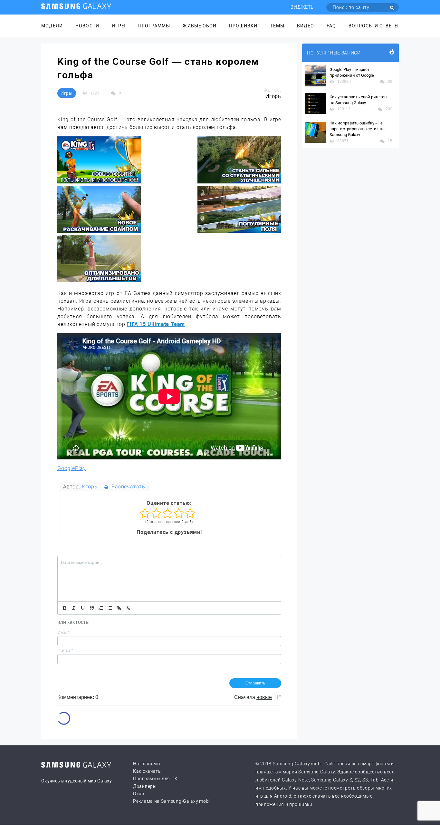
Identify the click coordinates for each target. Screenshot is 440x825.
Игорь (90, 487)
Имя (63, 632)
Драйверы (145, 786)
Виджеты (303, 7)
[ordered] (100, 608)
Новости (87, 25)
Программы (154, 25)
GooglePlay (71, 468)
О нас (139, 793)
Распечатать (127, 487)
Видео (305, 25)
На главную (146, 763)
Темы (277, 25)
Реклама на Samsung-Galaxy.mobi (171, 801)
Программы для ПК (155, 778)
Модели (52, 25)
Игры (119, 25)
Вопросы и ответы (374, 25)
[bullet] (109, 608)
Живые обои (199, 25)
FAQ (331, 25)
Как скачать (147, 771)
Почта (65, 650)
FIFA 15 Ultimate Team (156, 324)
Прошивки (243, 25)
